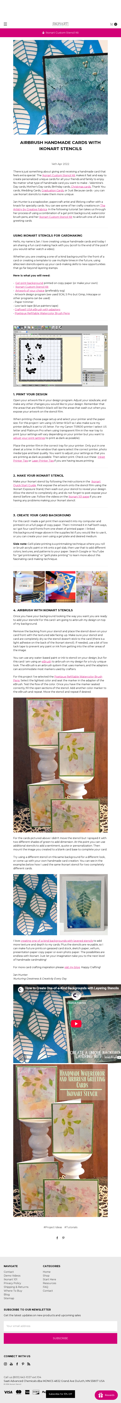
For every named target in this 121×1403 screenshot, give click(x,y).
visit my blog (72, 967)
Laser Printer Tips (43, 460)
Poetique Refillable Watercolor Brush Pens (42, 313)
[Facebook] (57, 1237)
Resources (49, 1283)
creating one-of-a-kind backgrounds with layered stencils (57, 940)
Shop (46, 1275)
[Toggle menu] (4, 24)
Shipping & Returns (16, 1287)
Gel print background (29, 283)
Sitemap (9, 1298)
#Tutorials (70, 1227)
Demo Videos (12, 1275)
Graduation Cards (53, 190)
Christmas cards (81, 186)
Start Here (49, 1279)
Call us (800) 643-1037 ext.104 (22, 1377)
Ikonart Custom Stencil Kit (62, 32)
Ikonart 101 (10, 1279)
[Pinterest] (63, 1237)
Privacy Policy (12, 1283)
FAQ (45, 1287)
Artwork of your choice (29, 290)
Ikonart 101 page (79, 496)
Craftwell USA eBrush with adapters (37, 309)
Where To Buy (13, 1290)
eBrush (46, 661)
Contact (9, 1271)
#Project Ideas (53, 1227)
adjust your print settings (29, 438)
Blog (7, 1294)
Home (47, 1271)
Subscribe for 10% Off (60, 1394)
